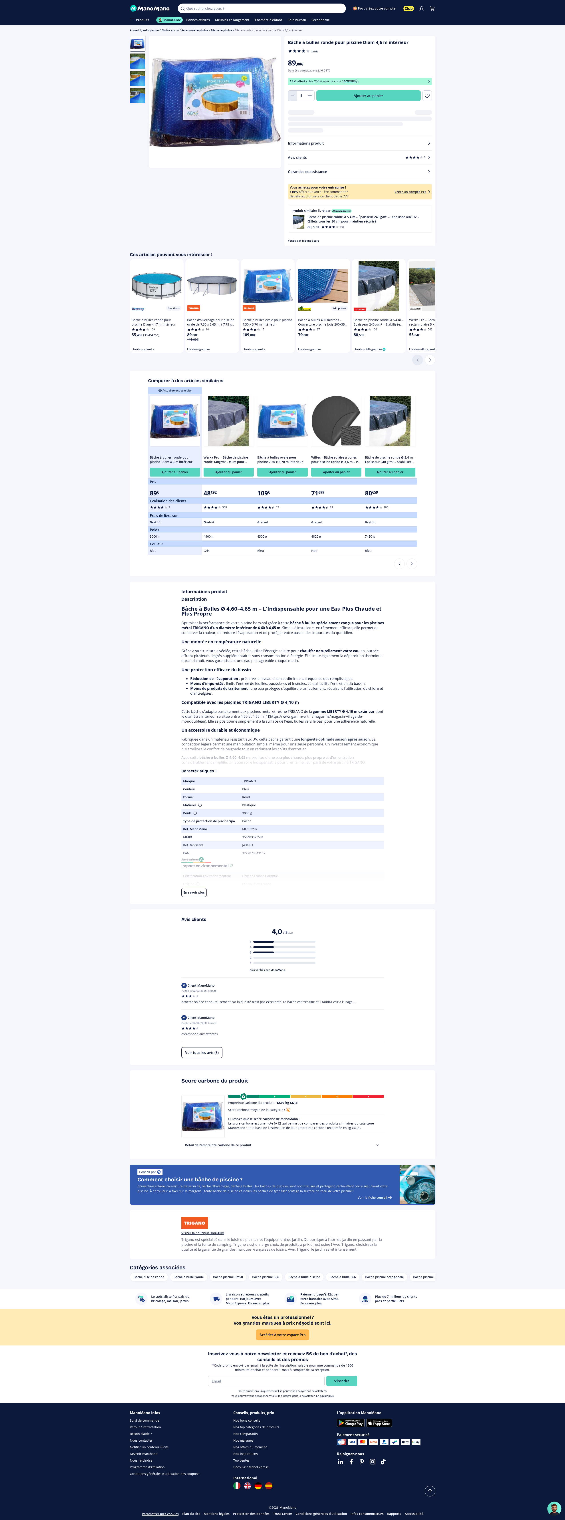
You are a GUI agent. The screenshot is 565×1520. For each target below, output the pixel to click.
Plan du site (191, 1514)
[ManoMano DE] (258, 1485)
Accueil (134, 30)
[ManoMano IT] (236, 1485)
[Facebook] (351, 1461)
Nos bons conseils (246, 1420)
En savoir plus (325, 1396)
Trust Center (282, 1514)
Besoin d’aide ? (141, 1434)
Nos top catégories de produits (256, 1427)
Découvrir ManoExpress (251, 1467)
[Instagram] (372, 1461)
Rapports (394, 1514)
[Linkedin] (340, 1461)
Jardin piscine (150, 30)
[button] (360, 219)
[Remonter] (430, 1491)
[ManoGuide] (554, 1509)
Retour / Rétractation (145, 1427)
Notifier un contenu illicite (149, 1447)
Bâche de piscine (221, 30)
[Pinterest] (361, 1461)
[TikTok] (383, 1461)
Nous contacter (141, 1440)
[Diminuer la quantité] (292, 95)
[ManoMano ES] (268, 1485)
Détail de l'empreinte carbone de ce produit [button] (218, 1145)
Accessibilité (414, 1514)
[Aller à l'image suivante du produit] (272, 102)
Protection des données (251, 1514)
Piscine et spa (170, 30)
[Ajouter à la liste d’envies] (427, 95)
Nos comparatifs (245, 1434)
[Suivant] (430, 360)
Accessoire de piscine (194, 30)
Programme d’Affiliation (147, 1467)
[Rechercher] (183, 8)
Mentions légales (217, 1514)
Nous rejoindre (141, 1460)
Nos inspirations (245, 1454)
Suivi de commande (144, 1420)
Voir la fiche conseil (372, 1197)
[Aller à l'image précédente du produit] (158, 102)
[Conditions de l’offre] (429, 81)
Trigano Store (310, 240)
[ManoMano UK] (247, 1485)
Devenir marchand (144, 1454)
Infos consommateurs (367, 1514)
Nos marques (243, 1440)
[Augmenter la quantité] (310, 95)
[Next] (411, 563)
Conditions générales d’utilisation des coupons (164, 1474)
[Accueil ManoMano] (150, 8)
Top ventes (241, 1460)
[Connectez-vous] (421, 8)
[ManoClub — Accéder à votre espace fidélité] (409, 8)
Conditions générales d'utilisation (321, 1514)
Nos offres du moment (250, 1447)
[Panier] (432, 8)
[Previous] (399, 563)
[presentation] (377, 1145)
